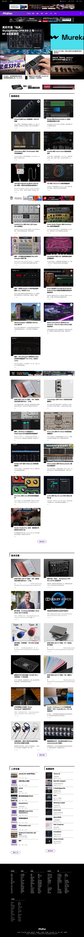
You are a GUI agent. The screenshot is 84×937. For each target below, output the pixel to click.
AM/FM (22, 877)
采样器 (66, 889)
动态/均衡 (66, 885)
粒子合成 (22, 880)
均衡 (31, 886)
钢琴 (12, 883)
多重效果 (32, 891)
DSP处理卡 (59, 891)
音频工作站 (50, 874)
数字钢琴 (66, 880)
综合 (12, 892)
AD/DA (66, 883)
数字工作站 (67, 886)
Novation (20, 914)
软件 (42, 13)
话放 (58, 886)
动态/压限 (40, 880)
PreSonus (13, 914)
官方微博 (72, 1)
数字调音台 (59, 882)
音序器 (66, 892)
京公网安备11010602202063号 (52, 933)
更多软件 (50, 851)
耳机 (58, 885)
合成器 (66, 874)
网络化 (39, 889)
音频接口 (59, 879)
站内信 (11, 1)
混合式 (22, 882)
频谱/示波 (40, 875)
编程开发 (49, 892)
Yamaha (19, 920)
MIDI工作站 (50, 877)
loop (12, 885)
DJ (48, 885)
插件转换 (49, 889)
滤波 (31, 885)
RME (19, 916)
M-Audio (19, 911)
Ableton (12, 902)
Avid (19, 905)
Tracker (49, 883)
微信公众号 (64, 1)
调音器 (39, 892)
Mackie (12, 911)
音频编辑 (49, 880)
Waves (12, 920)
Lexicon (19, 910)
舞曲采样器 (67, 891)
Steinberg (13, 919)
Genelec (12, 908)
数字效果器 (59, 892)
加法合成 (22, 875)
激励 (31, 874)
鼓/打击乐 (13, 882)
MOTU (12, 913)
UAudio (19, 919)
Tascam (12, 917)
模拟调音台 (59, 880)
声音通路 (39, 886)
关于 (56, 932)
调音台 (32, 882)
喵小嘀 (28, 932)
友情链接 (65, 932)
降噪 (39, 874)
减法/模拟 (22, 874)
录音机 (39, 888)
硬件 (37, 13)
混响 (31, 875)
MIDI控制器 (59, 875)
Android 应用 (23, 932)
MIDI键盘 (59, 874)
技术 (46, 13)
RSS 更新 (46, 932)
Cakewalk (20, 907)
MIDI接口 (59, 877)
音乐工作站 (50, 875)
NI (18, 913)
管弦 (12, 880)
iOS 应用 (18, 932)
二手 (51, 13)
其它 (21, 892)
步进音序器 (50, 888)
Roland (19, 917)
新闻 (33, 13)
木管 (12, 891)
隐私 (62, 932)
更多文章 (42, 755)
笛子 (12, 888)
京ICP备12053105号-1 (42, 933)
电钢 (12, 879)
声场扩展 (32, 880)
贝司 (12, 877)
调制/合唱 (40, 882)
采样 (21, 879)
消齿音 (32, 879)
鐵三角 (19, 904)
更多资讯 (42, 541)
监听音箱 (59, 889)
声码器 (32, 889)
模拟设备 (66, 875)
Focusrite (13, 907)
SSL (11, 916)
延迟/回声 (32, 877)
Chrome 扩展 (51, 932)
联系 (59, 932)
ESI (18, 908)
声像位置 (32, 892)
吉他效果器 (67, 882)
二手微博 (80, 1)
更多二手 (15, 852)
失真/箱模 (40, 883)
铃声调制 (39, 891)
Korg (12, 910)
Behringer (13, 905)
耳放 (58, 888)
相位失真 (22, 886)
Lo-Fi (39, 879)
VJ (65, 879)
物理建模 (22, 891)
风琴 (12, 889)
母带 (39, 877)
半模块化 (22, 883)
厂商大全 (29, 13)
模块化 (22, 885)
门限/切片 (32, 888)
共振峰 (22, 889)
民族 (12, 875)
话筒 (58, 883)
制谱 (48, 891)
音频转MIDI (40, 885)
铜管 (12, 874)
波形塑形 (22, 888)
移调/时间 (32, 883)
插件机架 (49, 882)
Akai (12, 904)
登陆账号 (5, 1)
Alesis (19, 902)
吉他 (12, 886)
